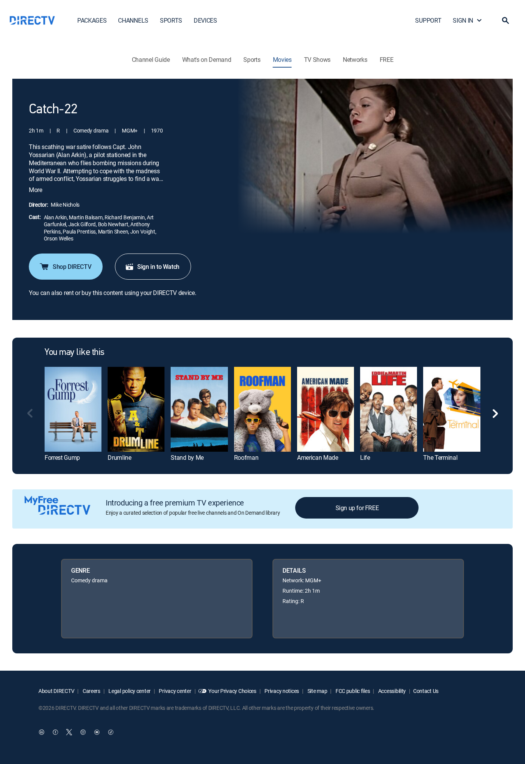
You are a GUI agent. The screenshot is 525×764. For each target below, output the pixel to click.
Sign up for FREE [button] (357, 508)
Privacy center (174, 690)
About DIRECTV (56, 690)
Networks (355, 59)
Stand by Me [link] (187, 457)
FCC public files (352, 690)
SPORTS (171, 20)
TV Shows (317, 59)
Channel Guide (151, 59)
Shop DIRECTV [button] (72, 266)
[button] (505, 20)
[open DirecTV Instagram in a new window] (83, 732)
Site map (316, 690)
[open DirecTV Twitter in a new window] (69, 732)
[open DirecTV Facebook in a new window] (55, 732)
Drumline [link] (119, 457)
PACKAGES (91, 20)
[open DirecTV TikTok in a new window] (111, 732)
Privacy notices (281, 690)
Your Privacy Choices (232, 690)
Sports (251, 59)
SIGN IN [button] (463, 20)
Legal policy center (129, 690)
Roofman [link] (246, 457)
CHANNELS (133, 20)
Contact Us (426, 690)
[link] (73, 409)
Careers (90, 690)
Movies (282, 59)
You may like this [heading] (75, 352)
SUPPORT (428, 20)
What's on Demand (206, 59)
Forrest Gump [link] (62, 457)
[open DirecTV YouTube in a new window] (97, 732)
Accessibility (391, 690)
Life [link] (365, 457)
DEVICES (205, 20)
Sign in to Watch (158, 266)
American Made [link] (317, 457)
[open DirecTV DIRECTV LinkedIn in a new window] (41, 732)
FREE (387, 59)
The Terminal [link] (440, 457)
